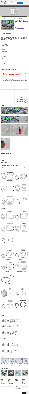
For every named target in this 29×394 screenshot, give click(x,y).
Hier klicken (26, 80)
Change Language (19, 2)
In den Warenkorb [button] (3, 386)
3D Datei (5, 18)
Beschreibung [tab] (3, 33)
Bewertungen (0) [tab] (8, 33)
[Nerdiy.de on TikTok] (19, 6)
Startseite (2, 18)
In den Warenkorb (20, 28)
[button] (5, 111)
